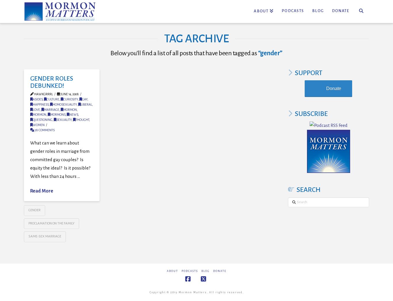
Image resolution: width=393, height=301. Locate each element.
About (172, 271)
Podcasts (190, 271)
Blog (205, 271)
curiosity (70, 99)
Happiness (41, 104)
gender (34, 210)
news (73, 114)
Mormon (70, 109)
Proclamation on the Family (51, 223)
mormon (39, 114)
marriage (51, 109)
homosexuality (65, 104)
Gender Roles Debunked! (51, 82)
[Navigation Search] (361, 11)
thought (82, 119)
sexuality (64, 119)
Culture (53, 99)
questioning (42, 119)
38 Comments (44, 130)
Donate (333, 88)
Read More (41, 191)
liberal (86, 104)
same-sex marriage (44, 236)
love (36, 109)
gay (84, 99)
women (39, 125)
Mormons (57, 114)
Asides (38, 99)
